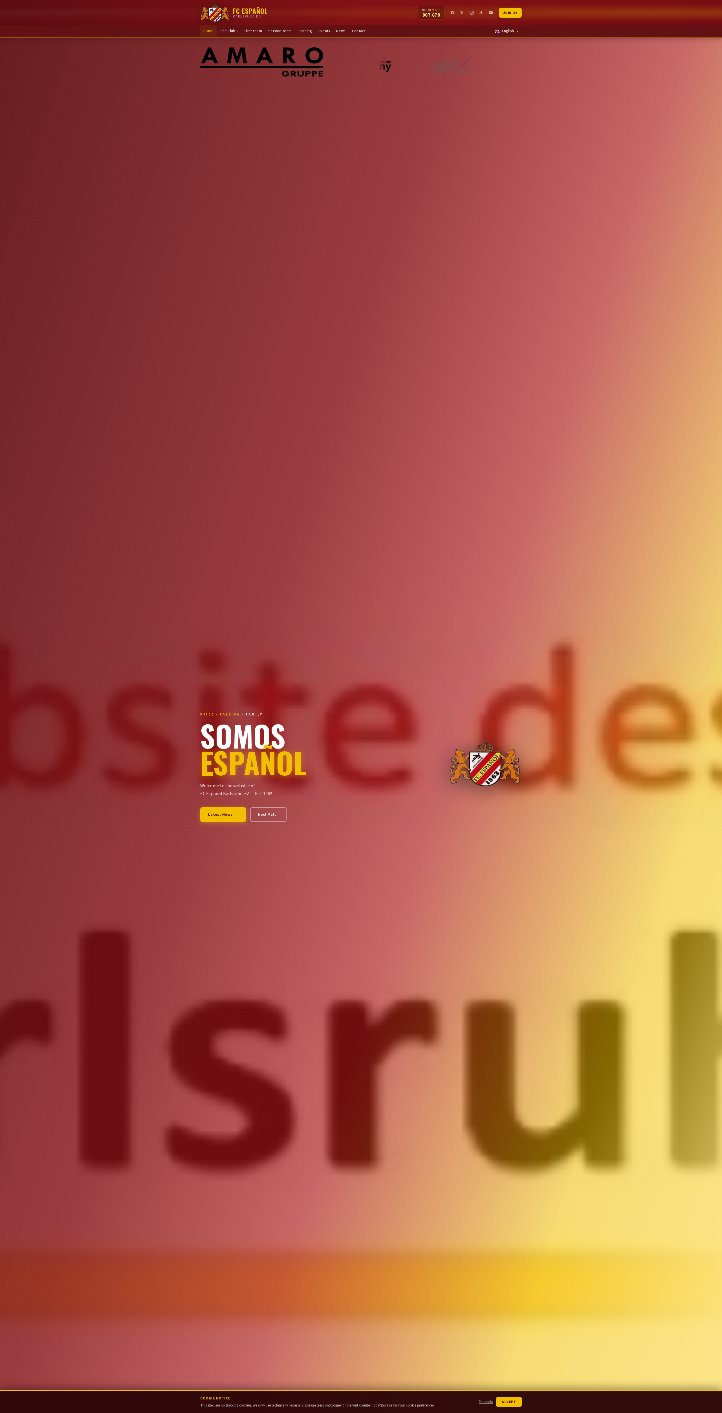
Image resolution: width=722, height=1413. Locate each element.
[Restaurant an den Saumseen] (483, 66)
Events (324, 31)
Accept (509, 1402)
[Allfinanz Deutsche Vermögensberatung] (393, 66)
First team (253, 31)
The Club (229, 31)
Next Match (268, 814)
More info (486, 1401)
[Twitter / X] (462, 12)
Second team (280, 31)
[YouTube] (491, 12)
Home (208, 31)
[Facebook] (452, 12)
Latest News (223, 814)
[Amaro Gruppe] (272, 66)
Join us (510, 12)
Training (305, 31)
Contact (359, 31)
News (340, 31)
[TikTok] (481, 12)
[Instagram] (471, 12)
